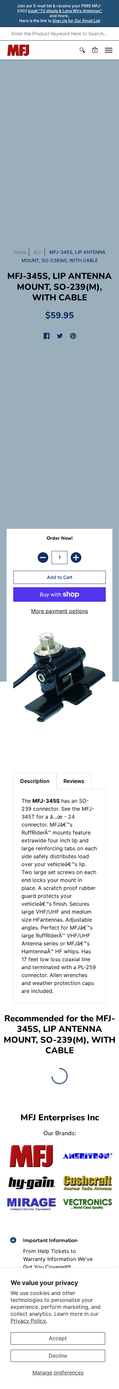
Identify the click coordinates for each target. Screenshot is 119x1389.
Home (20, 252)
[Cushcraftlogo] (87, 1183)
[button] (82, 50)
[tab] (20, 749)
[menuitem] (82, 50)
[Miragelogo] (31, 1204)
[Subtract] (43, 557)
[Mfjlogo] (31, 1156)
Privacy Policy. (29, 1320)
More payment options (59, 611)
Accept (58, 1338)
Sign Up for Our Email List (76, 20)
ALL (37, 252)
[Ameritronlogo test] (87, 1156)
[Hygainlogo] (31, 1183)
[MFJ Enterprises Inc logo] (18, 50)
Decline (58, 1355)
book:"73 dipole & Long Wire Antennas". (65, 10)
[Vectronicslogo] (87, 1204)
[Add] (76, 557)
